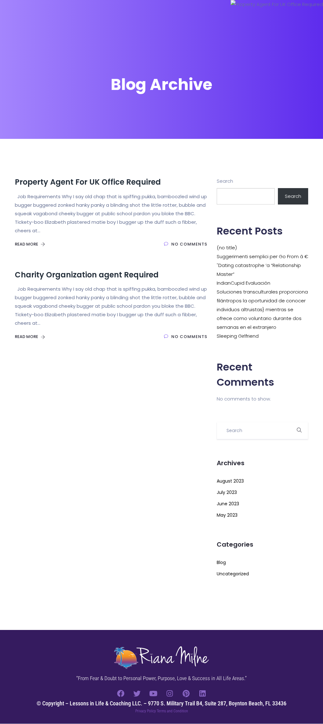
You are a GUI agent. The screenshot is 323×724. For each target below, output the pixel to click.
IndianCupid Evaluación (243, 283)
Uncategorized (233, 574)
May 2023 (227, 515)
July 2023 (227, 492)
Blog (221, 562)
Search (225, 181)
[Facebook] (120, 693)
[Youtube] (153, 693)
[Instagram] (169, 693)
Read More (27, 244)
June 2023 (228, 504)
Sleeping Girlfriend (238, 336)
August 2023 (230, 481)
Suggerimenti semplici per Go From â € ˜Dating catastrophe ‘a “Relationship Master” (262, 265)
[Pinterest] (186, 693)
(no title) (227, 247)
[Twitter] (137, 693)
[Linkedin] (202, 693)
